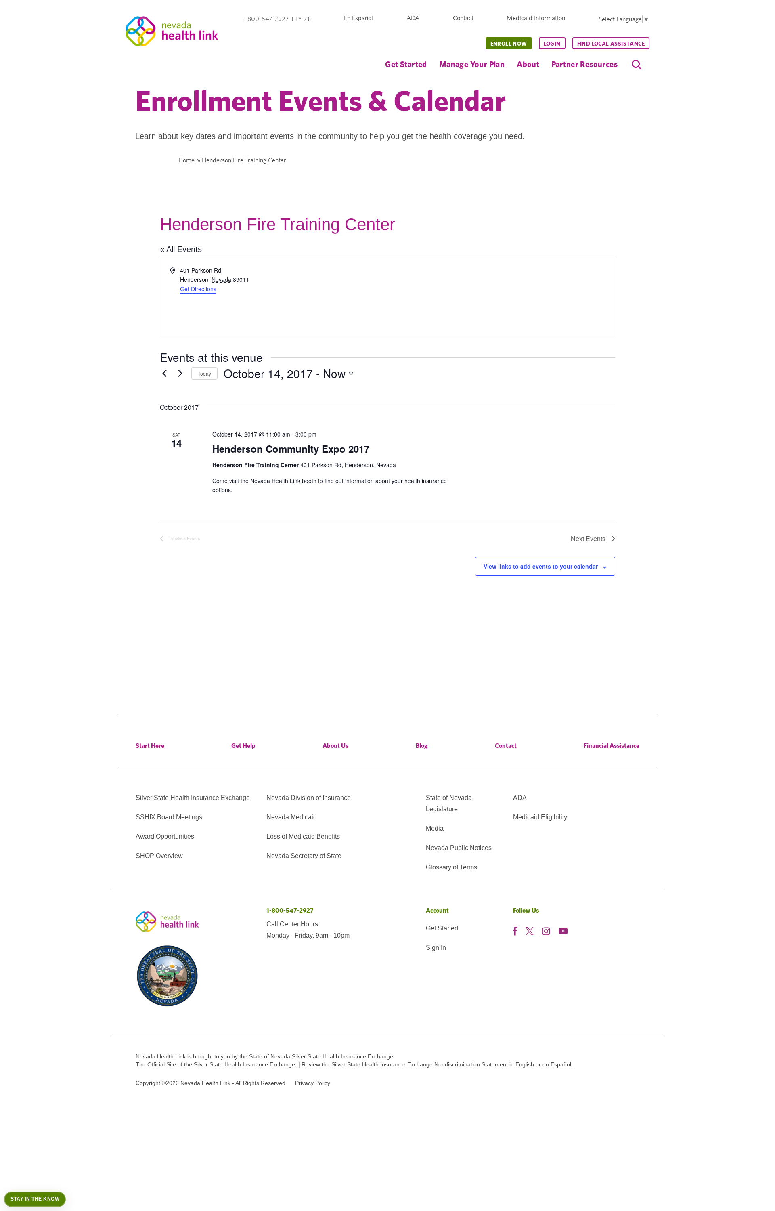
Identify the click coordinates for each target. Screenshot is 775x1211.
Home (186, 160)
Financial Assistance (611, 745)
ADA (412, 18)
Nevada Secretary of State (303, 855)
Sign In (436, 947)
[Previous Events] (165, 373)
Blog (422, 745)
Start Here (150, 745)
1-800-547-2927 (290, 910)
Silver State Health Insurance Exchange (193, 797)
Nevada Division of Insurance (308, 797)
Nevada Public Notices (459, 847)
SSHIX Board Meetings (169, 817)
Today (204, 373)
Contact (463, 18)
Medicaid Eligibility (540, 817)
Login (552, 43)
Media (435, 828)
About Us (335, 745)
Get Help (243, 745)
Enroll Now (508, 43)
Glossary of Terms (451, 867)
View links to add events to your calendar (541, 566)
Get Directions (198, 289)
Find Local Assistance (611, 43)
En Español (358, 18)
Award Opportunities (165, 836)
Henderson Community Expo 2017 (290, 448)
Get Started (406, 64)
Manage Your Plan (472, 64)
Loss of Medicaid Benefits (303, 836)
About (528, 64)
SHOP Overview (159, 855)
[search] (636, 64)
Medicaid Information (536, 18)
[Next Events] (180, 373)
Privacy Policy (312, 1083)
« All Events (181, 249)
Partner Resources (584, 64)
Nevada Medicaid (291, 817)
